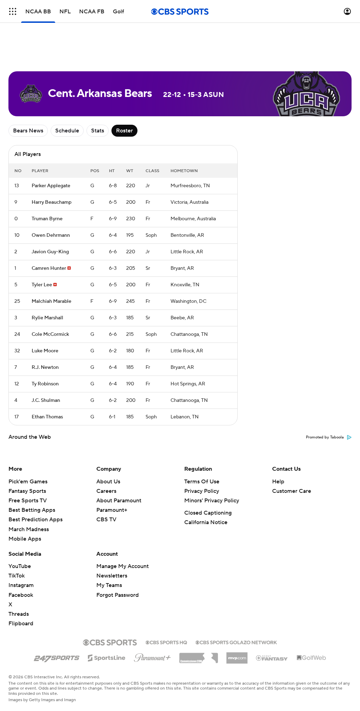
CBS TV (106, 519)
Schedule (67, 130)
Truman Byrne (47, 219)
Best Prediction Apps (35, 519)
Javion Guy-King (50, 252)
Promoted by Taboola (325, 437)
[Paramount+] (152, 656)
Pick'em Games (27, 481)
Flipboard (20, 623)
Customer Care (291, 491)
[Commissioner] (198, 655)
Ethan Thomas (47, 417)
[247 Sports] (56, 656)
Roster (124, 130)
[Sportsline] (107, 656)
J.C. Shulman (46, 400)
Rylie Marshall (47, 318)
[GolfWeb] (311, 657)
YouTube (19, 566)
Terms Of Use (201, 481)
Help (278, 481)
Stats (97, 130)
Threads (18, 614)
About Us (108, 481)
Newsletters (111, 575)
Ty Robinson (45, 384)
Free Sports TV (27, 500)
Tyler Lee (42, 285)
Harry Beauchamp (51, 202)
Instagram (21, 585)
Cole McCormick (50, 334)
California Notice (205, 522)
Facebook (20, 595)
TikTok (16, 575)
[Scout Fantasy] (272, 657)
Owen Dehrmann (51, 235)
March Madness (28, 529)
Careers (106, 491)
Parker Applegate (51, 186)
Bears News (28, 130)
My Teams (109, 585)
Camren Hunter (49, 268)
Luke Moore (45, 351)
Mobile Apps (24, 538)
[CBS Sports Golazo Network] (236, 641)
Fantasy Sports (27, 491)
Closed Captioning (208, 512)
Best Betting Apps (31, 510)
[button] (12, 11)
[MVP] (237, 655)
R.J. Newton (45, 367)
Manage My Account (122, 566)
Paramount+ (111, 510)
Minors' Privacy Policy (211, 500)
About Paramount (118, 500)
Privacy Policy (201, 491)
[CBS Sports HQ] (166, 641)
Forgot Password (117, 595)
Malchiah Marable (51, 301)
